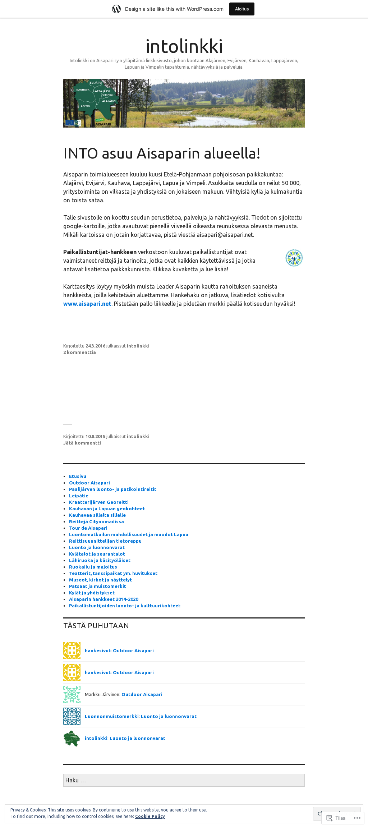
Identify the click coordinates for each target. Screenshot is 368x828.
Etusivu (77, 476)
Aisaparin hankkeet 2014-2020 (103, 599)
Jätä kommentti (82, 442)
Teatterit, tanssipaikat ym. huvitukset (113, 573)
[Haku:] (184, 780)
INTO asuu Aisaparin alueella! (162, 152)
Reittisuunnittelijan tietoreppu (105, 540)
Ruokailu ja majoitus (93, 566)
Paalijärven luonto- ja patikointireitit (112, 489)
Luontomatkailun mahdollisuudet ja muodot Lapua (128, 534)
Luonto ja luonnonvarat (97, 547)
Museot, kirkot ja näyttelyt (100, 579)
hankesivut (98, 650)
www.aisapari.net (87, 303)
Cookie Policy (150, 816)
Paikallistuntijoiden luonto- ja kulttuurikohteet (124, 605)
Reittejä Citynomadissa (96, 521)
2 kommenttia (79, 352)
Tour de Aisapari (88, 527)
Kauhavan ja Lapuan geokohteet (107, 508)
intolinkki (184, 46)
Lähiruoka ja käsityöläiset (99, 560)
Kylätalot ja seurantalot (97, 553)
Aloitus (242, 9)
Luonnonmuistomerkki (112, 716)
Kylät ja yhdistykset (92, 592)
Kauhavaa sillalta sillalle (97, 515)
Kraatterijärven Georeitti (99, 502)
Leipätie (78, 495)
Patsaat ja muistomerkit (97, 586)
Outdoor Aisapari (89, 482)
